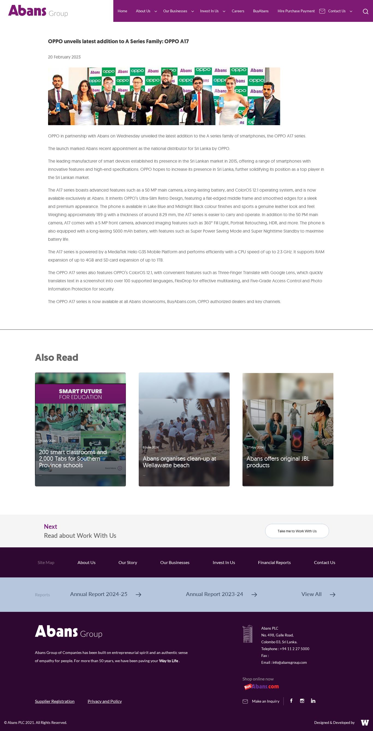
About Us (87, 562)
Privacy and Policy (105, 701)
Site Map (46, 562)
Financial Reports (274, 562)
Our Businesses (175, 562)
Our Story (128, 562)
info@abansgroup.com (290, 662)
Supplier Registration (55, 701)
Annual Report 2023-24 (214, 594)
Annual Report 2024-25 (99, 594)
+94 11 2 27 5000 (294, 649)
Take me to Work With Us (297, 531)
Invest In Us (224, 562)
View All (311, 594)
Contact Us (324, 562)
